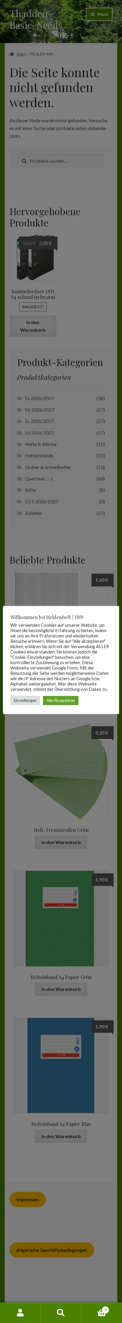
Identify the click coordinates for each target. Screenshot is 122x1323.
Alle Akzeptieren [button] (60, 700)
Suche (61, 1313)
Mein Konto (20, 1313)
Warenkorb (94, 1308)
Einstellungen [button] (25, 700)
